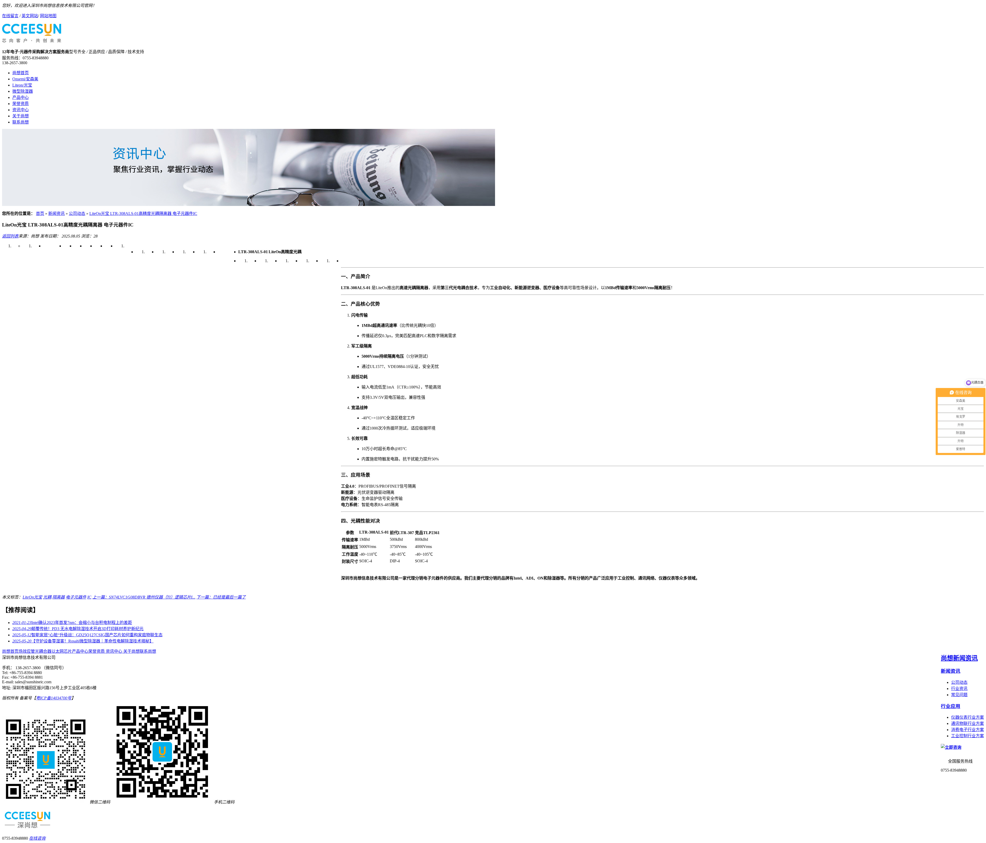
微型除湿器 (22, 91)
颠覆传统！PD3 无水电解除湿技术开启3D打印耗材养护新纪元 (78, 629)
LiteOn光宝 (32, 597)
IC (89, 597)
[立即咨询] (951, 747)
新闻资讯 (56, 213)
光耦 (47, 597)
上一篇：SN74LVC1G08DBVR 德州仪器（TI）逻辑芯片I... (143, 597)
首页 (40, 213)
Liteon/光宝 (22, 85)
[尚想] (31, 39)
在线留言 (10, 16)
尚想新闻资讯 (959, 658)
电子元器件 (76, 597)
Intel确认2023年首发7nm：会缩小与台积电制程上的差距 (72, 622)
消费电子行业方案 (967, 729)
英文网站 (30, 16)
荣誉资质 (20, 103)
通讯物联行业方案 (967, 723)
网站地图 (48, 16)
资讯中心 (20, 110)
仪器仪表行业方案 (967, 717)
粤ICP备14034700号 (53, 698)
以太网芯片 (61, 651)
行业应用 (950, 706)
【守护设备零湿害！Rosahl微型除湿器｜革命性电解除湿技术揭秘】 (83, 641)
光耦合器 (43, 651)
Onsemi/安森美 (25, 79)
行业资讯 (959, 688)
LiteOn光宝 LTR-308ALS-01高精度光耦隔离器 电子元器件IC (143, 213)
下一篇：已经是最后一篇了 (221, 597)
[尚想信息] (248, 204)
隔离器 (58, 597)
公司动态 (77, 213)
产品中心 (20, 97)
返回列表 (10, 236)
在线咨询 (37, 838)
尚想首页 (20, 73)
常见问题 (959, 695)
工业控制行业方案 (967, 736)
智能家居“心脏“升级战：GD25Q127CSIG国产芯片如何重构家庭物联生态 (87, 635)
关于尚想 (20, 116)
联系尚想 (20, 122)
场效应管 (26, 651)
